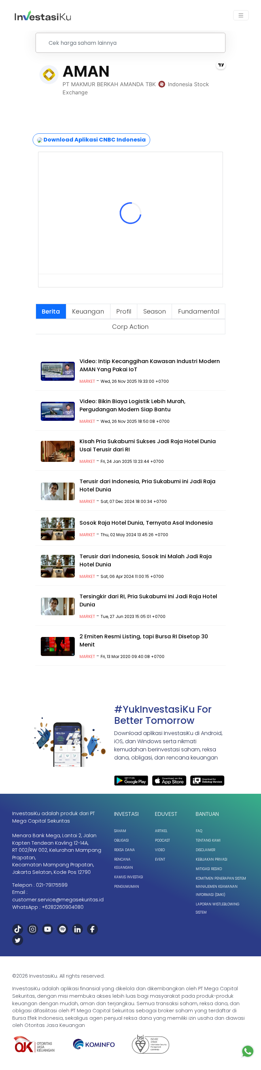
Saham (120, 830)
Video (160, 849)
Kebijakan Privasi (211, 859)
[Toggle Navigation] (241, 15)
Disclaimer (205, 849)
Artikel (161, 830)
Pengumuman (126, 886)
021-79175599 (52, 885)
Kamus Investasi (128, 877)
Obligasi (121, 840)
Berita (51, 311)
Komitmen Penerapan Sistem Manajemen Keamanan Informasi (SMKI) (221, 886)
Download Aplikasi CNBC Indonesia (94, 140)
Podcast (162, 840)
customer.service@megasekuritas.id (58, 899)
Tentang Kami (208, 840)
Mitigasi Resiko (209, 868)
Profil (123, 311)
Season (154, 311)
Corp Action (130, 326)
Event (160, 859)
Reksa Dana (124, 849)
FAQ (199, 830)
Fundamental (198, 311)
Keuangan (88, 311)
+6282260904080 (63, 907)
